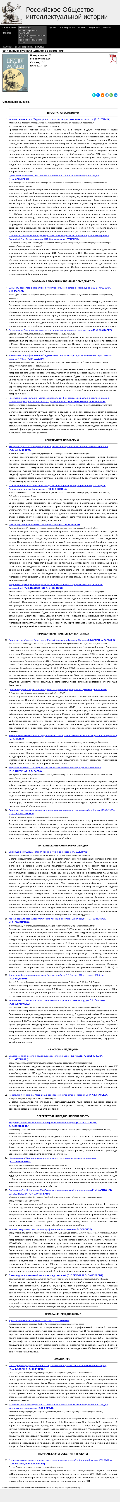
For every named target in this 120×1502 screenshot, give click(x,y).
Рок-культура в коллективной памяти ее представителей (56, 1275)
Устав (4, 31)
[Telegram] (107, 95)
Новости (82, 27)
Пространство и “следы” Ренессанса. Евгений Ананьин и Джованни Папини (62, 640)
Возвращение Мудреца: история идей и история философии (48, 852)
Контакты (107, 27)
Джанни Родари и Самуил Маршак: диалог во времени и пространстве (58, 689)
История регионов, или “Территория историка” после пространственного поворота (59, 119)
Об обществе (9, 27)
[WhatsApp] (111, 95)
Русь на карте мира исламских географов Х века (45, 524)
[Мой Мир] (116, 95)
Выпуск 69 (39, 47)
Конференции (67, 27)
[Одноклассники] (102, 95)
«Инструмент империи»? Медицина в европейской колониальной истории (58, 1095)
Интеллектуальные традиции (32, 35)
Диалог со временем (28, 31)
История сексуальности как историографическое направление (50, 1229)
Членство (6, 33)
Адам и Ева (24, 33)
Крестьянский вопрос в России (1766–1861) (39, 1320)
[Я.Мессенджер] (94, 95)
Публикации (25, 27)
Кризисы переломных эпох (31, 40)
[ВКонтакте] (98, 95)
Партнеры (94, 27)
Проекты (52, 27)
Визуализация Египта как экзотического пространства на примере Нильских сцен (60, 330)
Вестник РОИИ (25, 37)
